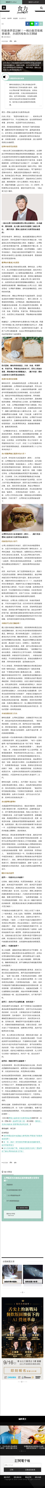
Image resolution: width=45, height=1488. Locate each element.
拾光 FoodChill (34, 2)
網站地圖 (38, 1479)
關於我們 (7, 1479)
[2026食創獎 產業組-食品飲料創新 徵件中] (22, 1338)
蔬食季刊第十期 (19, 1121)
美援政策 (10, 1185)
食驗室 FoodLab (11, 2)
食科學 (9, 18)
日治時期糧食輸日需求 (14, 1190)
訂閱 (11, 1471)
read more (11, 1215)
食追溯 (15, 18)
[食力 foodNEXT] (22, 10)
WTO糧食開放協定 (13, 1201)
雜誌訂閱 (28, 1479)
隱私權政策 (17, 1479)
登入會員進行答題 (22, 1208)
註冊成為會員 (30, 1471)
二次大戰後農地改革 (13, 1195)
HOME (4, 18)
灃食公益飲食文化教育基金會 (20, 1118)
